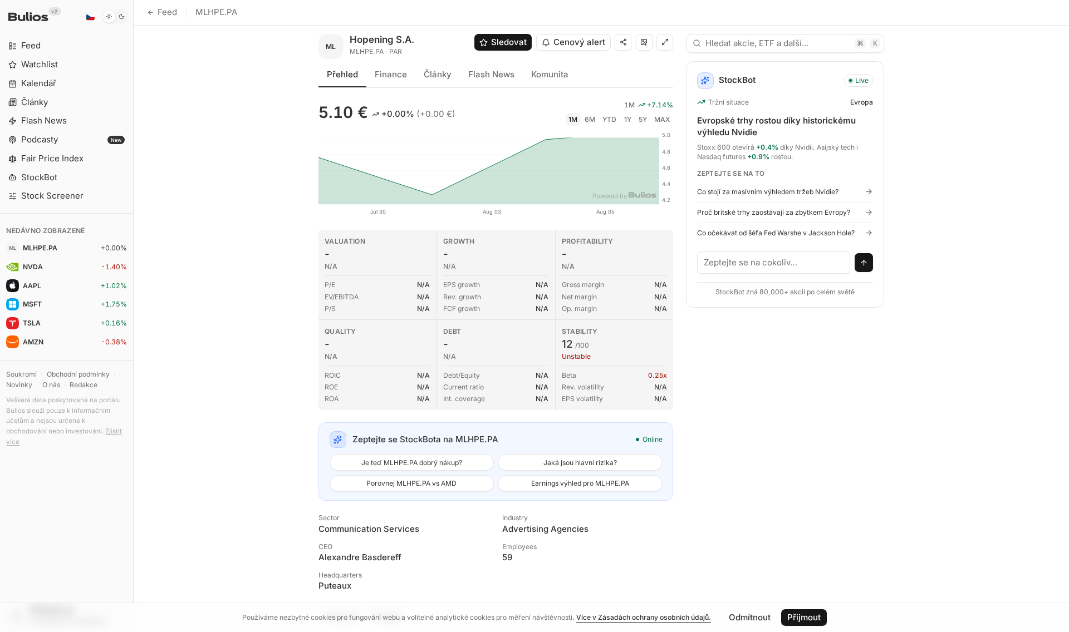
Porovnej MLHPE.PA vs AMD (411, 483)
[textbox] (774, 262)
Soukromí (21, 374)
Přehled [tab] (342, 74)
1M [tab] (572, 119)
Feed (167, 12)
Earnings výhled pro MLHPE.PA (580, 483)
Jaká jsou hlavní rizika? (580, 462)
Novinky (19, 385)
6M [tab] (590, 119)
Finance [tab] (391, 74)
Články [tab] (438, 74)
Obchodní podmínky (78, 374)
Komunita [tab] (549, 74)
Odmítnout (750, 617)
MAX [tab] (662, 119)
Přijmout (804, 617)
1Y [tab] (627, 119)
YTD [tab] (609, 119)
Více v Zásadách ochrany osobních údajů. (643, 617)
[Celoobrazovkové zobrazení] (664, 42)
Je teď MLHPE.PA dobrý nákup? (411, 462)
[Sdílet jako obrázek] (644, 42)
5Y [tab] (643, 119)
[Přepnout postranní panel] (133, 316)
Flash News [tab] (491, 74)
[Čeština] (90, 16)
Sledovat (509, 42)
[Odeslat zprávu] (864, 262)
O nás (51, 385)
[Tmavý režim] (115, 16)
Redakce (83, 385)
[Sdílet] (623, 42)
